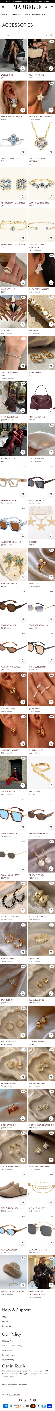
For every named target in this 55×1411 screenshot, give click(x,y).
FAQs (4, 1317)
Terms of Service (8, 1355)
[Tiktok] (30, 1400)
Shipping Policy (8, 1341)
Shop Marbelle (14, 1394)
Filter (7, 34)
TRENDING (16, 14)
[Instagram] (25, 1400)
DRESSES (36, 14)
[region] (27, 1)
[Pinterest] (34, 1400)
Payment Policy (8, 1359)
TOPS (44, 14)
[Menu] (3, 7)
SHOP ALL (6, 14)
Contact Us (6, 1326)
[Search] (46, 7)
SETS (50, 14)
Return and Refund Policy (12, 1345)
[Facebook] (20, 1400)
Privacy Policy (7, 1350)
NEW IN (26, 14)
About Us (5, 1321)
